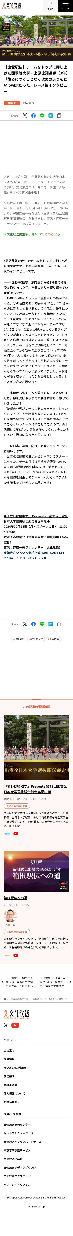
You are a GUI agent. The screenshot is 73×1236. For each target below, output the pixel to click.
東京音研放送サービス (17, 1150)
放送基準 (9, 1076)
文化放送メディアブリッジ (20, 1167)
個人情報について (14, 1093)
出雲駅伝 (19, 639)
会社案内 (9, 1050)
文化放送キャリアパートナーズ (22, 1142)
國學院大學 (37, 639)
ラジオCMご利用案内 (16, 1067)
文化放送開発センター (17, 1124)
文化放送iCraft (13, 1159)
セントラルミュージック (18, 1133)
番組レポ (12, 102)
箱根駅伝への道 (15, 897)
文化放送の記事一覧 (19, 998)
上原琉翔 (54, 639)
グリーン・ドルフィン (17, 1185)
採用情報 (9, 1059)
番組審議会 (10, 1085)
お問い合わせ (12, 1102)
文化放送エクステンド (17, 1176)
